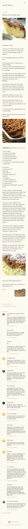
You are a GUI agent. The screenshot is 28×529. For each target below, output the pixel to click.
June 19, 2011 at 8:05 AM (12, 398)
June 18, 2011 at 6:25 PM (12, 381)
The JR (8, 440)
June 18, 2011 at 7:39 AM (12, 326)
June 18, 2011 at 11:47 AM (12, 366)
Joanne (9, 402)
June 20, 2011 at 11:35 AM (12, 447)
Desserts (14, 306)
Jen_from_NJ (10, 413)
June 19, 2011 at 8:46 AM (12, 409)
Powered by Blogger (15, 521)
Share (3, 289)
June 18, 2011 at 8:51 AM (12, 337)
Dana (8, 484)
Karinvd (9, 330)
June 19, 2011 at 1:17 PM (12, 436)
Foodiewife (10, 358)
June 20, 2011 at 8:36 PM (12, 480)
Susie (8, 451)
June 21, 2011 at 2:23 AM (12, 497)
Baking (7, 306)
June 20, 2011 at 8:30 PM (12, 462)
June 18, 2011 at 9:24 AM (12, 353)
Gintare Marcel (18, 524)
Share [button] (3, 304)
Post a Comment (6, 513)
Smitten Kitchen (20, 148)
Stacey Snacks (7, 5)
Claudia (9, 370)
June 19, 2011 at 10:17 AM (12, 420)
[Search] (25, 2)
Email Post (8, 304)
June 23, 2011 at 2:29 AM (12, 509)
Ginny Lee (9, 386)
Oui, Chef (9, 466)
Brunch (10, 306)
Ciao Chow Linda (11, 501)
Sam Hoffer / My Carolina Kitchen (15, 313)
